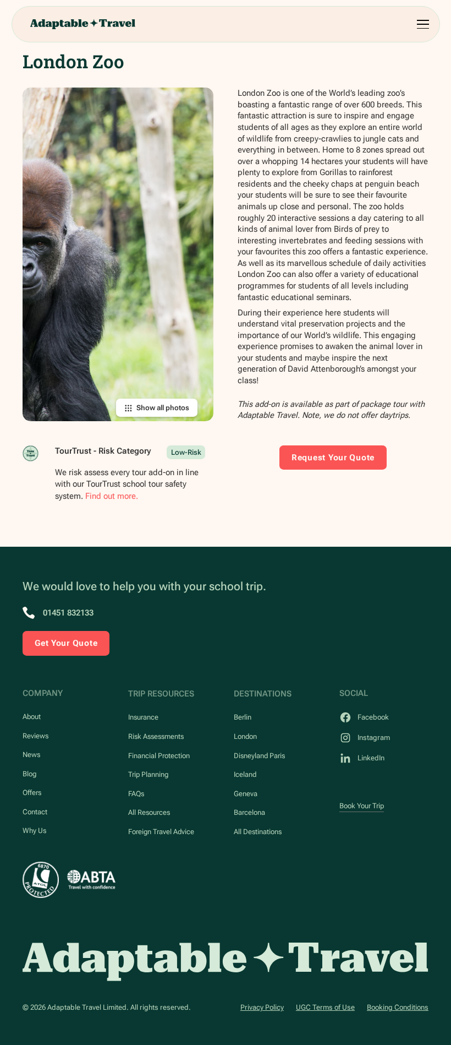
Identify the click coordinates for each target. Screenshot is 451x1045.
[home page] (225, 962)
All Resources (149, 812)
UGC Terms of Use (325, 1007)
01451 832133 (68, 613)
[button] (421, 24)
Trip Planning (148, 774)
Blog (29, 774)
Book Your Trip (361, 806)
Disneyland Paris (259, 756)
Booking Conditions (397, 1007)
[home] (82, 24)
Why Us (34, 830)
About (32, 716)
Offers (32, 792)
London (245, 736)
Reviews (35, 736)
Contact (35, 812)
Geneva (245, 794)
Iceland (245, 774)
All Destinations (258, 832)
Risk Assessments (156, 736)
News (31, 754)
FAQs (136, 794)
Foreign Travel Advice (161, 832)
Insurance (143, 717)
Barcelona (249, 812)
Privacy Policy (262, 1007)
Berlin (242, 717)
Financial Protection (159, 756)
